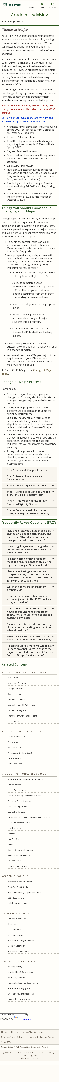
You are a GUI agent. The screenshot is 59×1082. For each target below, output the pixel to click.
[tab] (29, 470)
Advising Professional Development (23, 983)
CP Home (5, 1032)
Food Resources (15, 747)
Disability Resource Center (19, 822)
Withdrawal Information (18, 903)
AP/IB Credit (13, 678)
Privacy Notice (7, 1047)
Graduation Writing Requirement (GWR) (24, 892)
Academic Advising (29, 14)
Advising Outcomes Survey (19, 951)
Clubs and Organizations (18, 806)
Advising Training (15, 966)
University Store (8, 1037)
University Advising (16, 935)
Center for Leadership (17, 790)
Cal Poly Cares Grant (16, 736)
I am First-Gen (14, 839)
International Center (16, 699)
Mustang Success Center (18, 918)
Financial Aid (13, 742)
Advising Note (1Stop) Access (20, 972)
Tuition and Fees (15, 764)
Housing (11, 833)
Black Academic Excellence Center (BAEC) (25, 779)
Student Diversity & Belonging (20, 850)
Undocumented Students (18, 866)
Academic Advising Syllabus (19, 988)
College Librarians (15, 688)
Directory (15, 1032)
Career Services (14, 784)
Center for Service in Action (19, 801)
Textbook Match (14, 758)
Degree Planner (14, 694)
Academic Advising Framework (21, 940)
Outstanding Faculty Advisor (20, 999)
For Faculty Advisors (16, 977)
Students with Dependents (19, 855)
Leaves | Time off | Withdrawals (21, 705)
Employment (32, 1037)
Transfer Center (14, 861)
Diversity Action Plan (16, 946)
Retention (12, 924)
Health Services (14, 828)
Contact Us (6, 1042)
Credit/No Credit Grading (18, 887)
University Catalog (15, 721)
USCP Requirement (16, 898)
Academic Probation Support (20, 881)
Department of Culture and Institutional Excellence (29, 817)
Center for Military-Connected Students (24, 795)
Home (4, 21)
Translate (25, 1019)
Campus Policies (47, 1037)
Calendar (21, 1037)
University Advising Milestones (21, 994)
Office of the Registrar (17, 710)
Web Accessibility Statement (28, 1047)
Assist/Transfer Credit (17, 683)
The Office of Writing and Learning (22, 716)
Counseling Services (16, 812)
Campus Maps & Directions (33, 1032)
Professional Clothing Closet (20, 753)
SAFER (10, 844)
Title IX (45, 1047)
